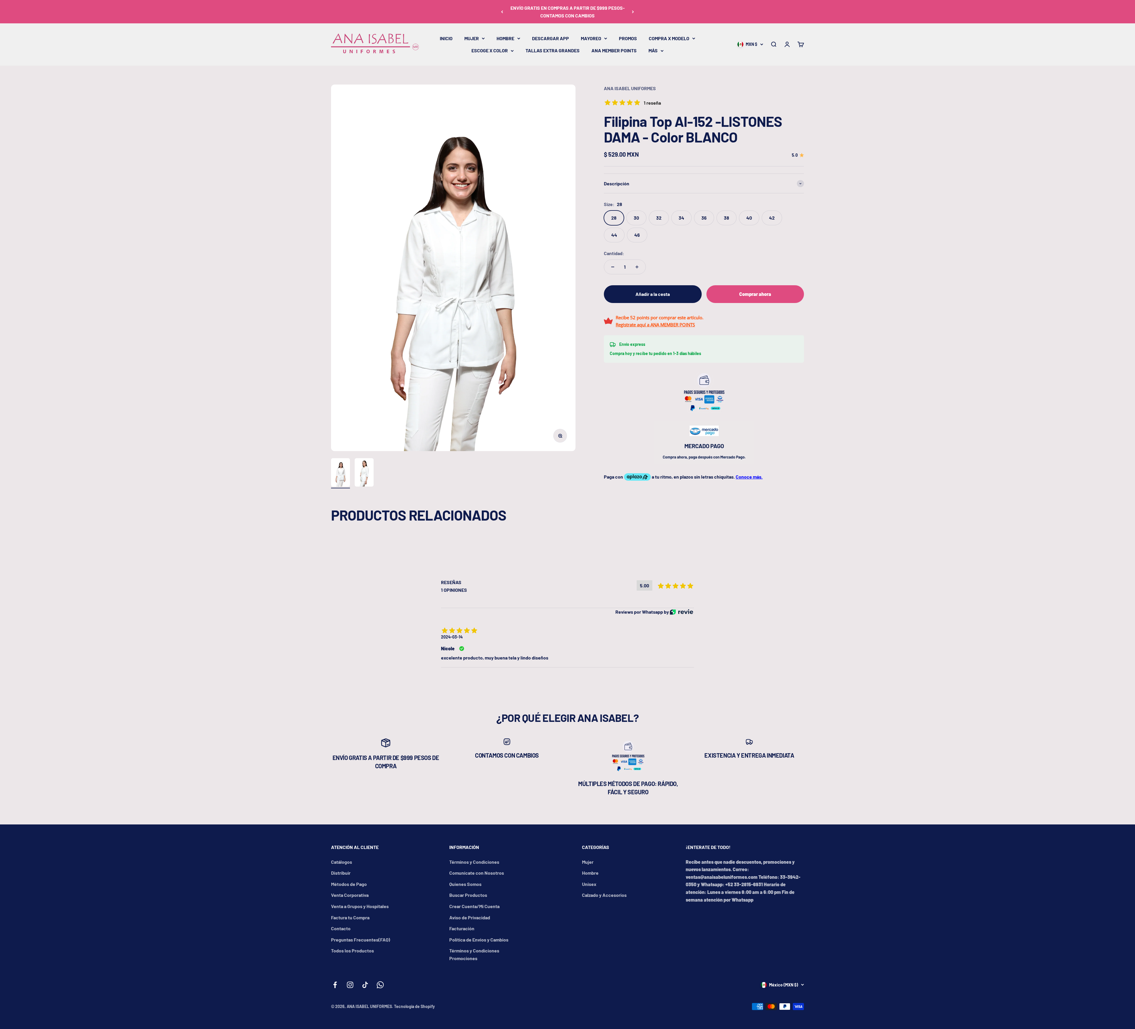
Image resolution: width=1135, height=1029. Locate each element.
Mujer (588, 862)
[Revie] (681, 612)
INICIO (446, 38)
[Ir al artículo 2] (364, 473)
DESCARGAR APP (550, 38)
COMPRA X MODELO (669, 38)
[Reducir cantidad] (612, 267)
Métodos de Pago (349, 884)
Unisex (589, 884)
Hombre (590, 873)
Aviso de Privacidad (469, 917)
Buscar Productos (468, 895)
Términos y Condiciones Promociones (474, 954)
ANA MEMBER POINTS (614, 50)
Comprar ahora (755, 294)
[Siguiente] (633, 11)
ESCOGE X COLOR (489, 50)
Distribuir (341, 873)
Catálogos (341, 862)
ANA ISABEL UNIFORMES (630, 88)
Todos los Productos (352, 950)
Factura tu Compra (350, 917)
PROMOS (628, 38)
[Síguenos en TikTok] (365, 985)
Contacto (341, 928)
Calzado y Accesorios (604, 895)
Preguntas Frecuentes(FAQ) (360, 939)
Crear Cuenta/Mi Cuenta (474, 906)
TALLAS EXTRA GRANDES (553, 50)
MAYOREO (591, 38)
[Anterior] (502, 11)
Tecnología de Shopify (414, 1006)
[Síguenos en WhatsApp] (380, 985)
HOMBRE (505, 38)
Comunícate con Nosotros (476, 873)
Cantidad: (614, 253)
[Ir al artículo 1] (340, 473)
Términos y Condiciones (474, 862)
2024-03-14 (452, 636)
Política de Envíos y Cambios (478, 939)
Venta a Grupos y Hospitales (360, 906)
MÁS (653, 50)
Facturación (461, 928)
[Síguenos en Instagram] (350, 985)
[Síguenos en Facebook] (335, 985)
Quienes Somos (465, 884)
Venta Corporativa (350, 895)
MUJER (471, 38)
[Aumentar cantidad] (637, 267)
